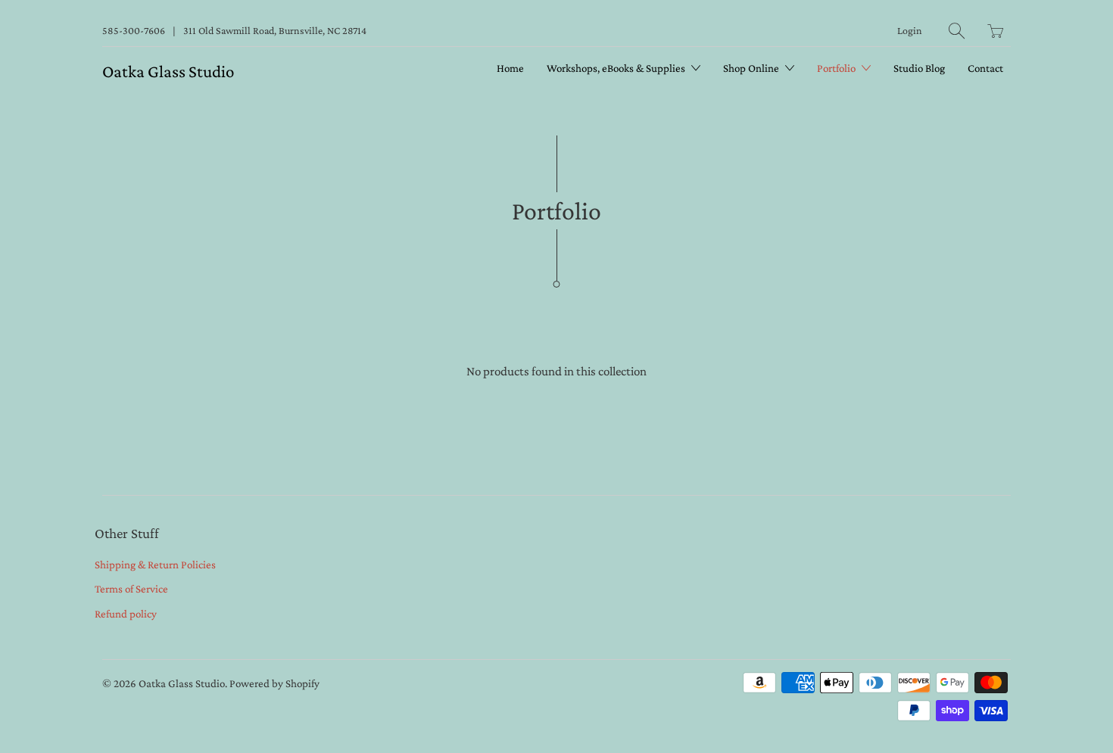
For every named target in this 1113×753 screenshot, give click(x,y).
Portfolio (837, 68)
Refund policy (126, 614)
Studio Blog (919, 68)
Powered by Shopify (274, 683)
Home (510, 68)
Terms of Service (131, 589)
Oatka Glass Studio (168, 71)
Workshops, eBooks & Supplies (617, 68)
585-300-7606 (133, 30)
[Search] (956, 30)
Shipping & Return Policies (155, 565)
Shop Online (752, 68)
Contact (985, 68)
